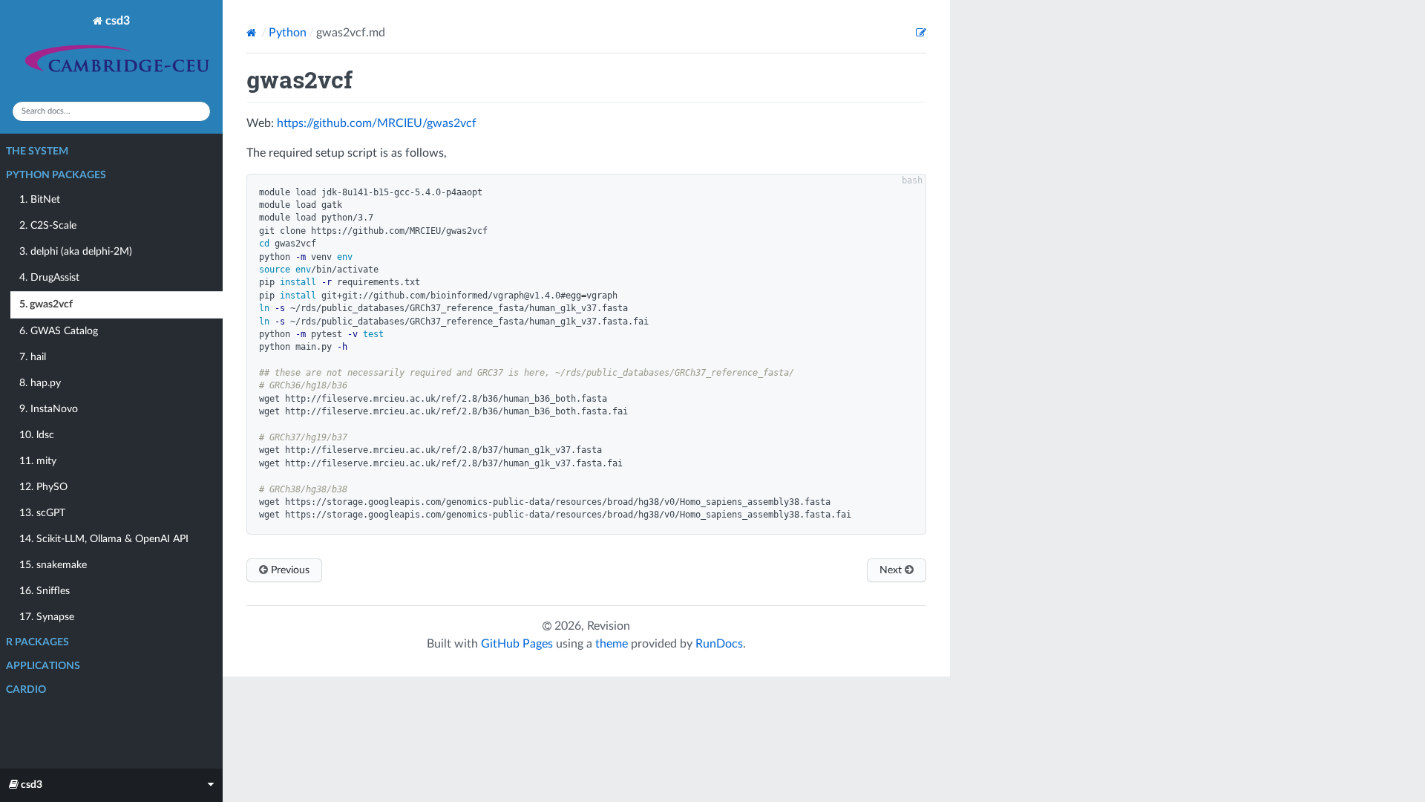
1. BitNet (39, 200)
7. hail (32, 357)
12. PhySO (43, 487)
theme (611, 644)
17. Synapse (46, 617)
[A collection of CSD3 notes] (18, 76)
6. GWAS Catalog (58, 331)
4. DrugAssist (49, 278)
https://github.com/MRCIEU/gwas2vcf (376, 123)
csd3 (116, 21)
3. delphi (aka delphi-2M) (75, 252)
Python (288, 33)
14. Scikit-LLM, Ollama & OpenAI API (104, 539)
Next (892, 570)
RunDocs (719, 644)
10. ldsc (36, 435)
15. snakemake (53, 565)
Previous (288, 570)
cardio (26, 690)
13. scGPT (42, 513)
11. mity (37, 461)
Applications (43, 666)
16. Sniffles (44, 591)
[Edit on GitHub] (921, 33)
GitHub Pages (517, 644)
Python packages (56, 175)
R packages (37, 642)
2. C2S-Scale (47, 226)
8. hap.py (40, 383)
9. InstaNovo (48, 409)
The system (37, 151)
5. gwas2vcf (46, 304)
